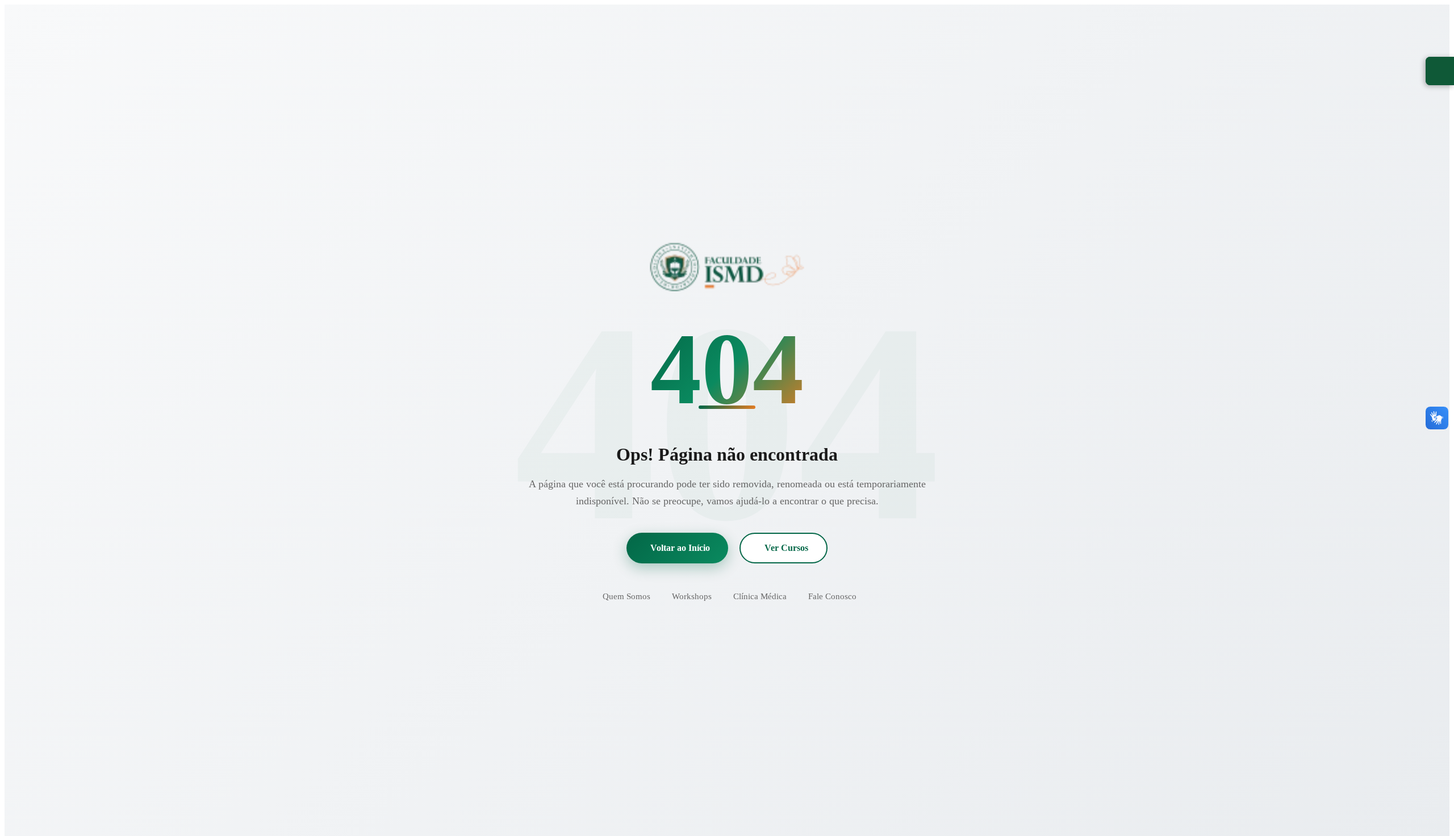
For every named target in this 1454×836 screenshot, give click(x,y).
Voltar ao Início (680, 548)
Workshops (692, 596)
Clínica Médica (760, 596)
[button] (1440, 71)
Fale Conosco (832, 596)
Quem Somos (626, 596)
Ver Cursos (786, 548)
